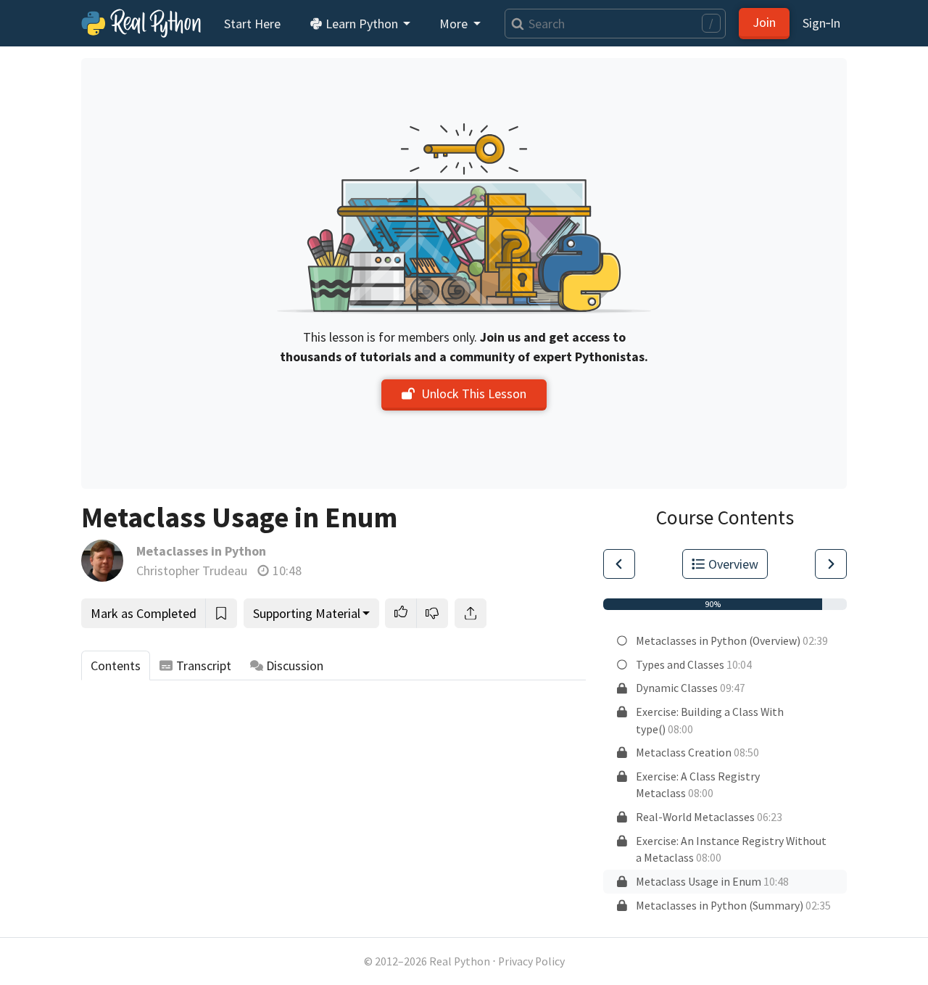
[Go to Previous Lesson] (619, 564)
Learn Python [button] (362, 23)
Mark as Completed (143, 613)
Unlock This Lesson (473, 393)
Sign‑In (821, 23)
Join (764, 22)
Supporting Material (306, 613)
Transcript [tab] (203, 665)
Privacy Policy (531, 961)
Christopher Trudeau (191, 570)
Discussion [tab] (294, 665)
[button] (401, 613)
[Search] (514, 23)
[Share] (470, 613)
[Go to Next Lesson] (831, 564)
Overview (733, 564)
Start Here (252, 23)
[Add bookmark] (221, 613)
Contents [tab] (116, 665)
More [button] (455, 23)
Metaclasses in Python (201, 551)
